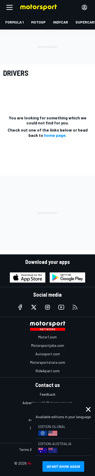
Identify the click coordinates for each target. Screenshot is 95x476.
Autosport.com (47, 354)
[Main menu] (9, 7)
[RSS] (75, 307)
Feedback (47, 394)
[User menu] (84, 7)
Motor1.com (47, 337)
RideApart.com (48, 370)
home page (55, 135)
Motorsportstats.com (47, 362)
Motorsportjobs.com (47, 345)
